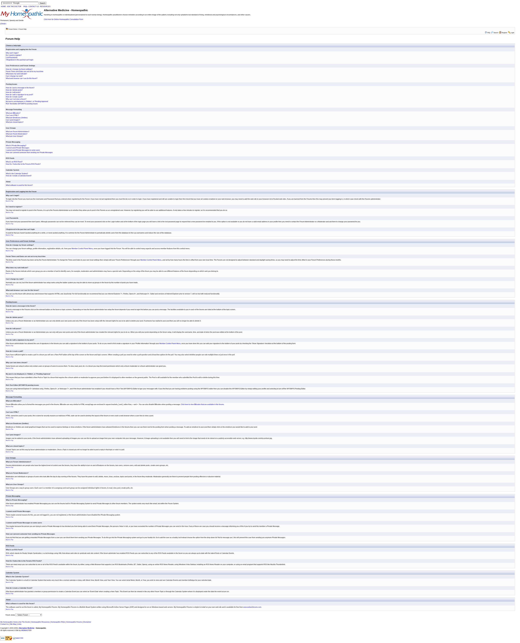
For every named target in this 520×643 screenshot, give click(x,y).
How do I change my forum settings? (19, 69)
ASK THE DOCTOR (14, 6)
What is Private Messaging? (16, 145)
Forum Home (12, 29)
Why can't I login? (12, 53)
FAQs (25, 6)
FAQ (488, 32)
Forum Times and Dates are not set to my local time (24, 71)
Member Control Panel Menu (82, 249)
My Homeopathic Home (9, 622)
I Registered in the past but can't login (19, 60)
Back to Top (9, 201)
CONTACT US (33, 6)
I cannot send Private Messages (17, 148)
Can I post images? (13, 120)
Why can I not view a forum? (16, 99)
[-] (0, 24)
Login (512, 32)
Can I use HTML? (12, 115)
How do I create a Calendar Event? (19, 176)
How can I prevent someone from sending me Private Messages (29, 152)
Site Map (13, 624)
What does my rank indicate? (16, 74)
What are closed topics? (14, 122)
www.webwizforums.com (252, 607)
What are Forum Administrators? (17, 132)
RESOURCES (45, 6)
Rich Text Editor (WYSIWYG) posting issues (22, 104)
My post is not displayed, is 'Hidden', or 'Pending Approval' (27, 101)
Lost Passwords (11, 57)
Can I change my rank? (14, 76)
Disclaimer (87, 622)
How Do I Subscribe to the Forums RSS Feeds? (23, 164)
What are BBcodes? (13, 113)
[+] (5, 24)
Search (496, 32)
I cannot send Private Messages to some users (23, 150)
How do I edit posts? (13, 92)
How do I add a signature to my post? (19, 95)
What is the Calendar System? (17, 174)
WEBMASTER (26, 630)
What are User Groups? (14, 136)
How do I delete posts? (14, 90)
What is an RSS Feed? (14, 162)
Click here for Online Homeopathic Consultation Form (63, 19)
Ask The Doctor (24, 622)
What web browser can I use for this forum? (21, 78)
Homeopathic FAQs (58, 622)
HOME (3, 6)
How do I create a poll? (14, 97)
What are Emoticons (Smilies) (16, 118)
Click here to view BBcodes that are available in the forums (202, 404)
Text (2, 24)
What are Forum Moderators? (16, 134)
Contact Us (4, 624)
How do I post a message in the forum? (20, 88)
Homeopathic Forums (74, 622)
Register (504, 32)
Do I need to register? (14, 55)
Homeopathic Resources (40, 622)
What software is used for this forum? (19, 185)
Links (19, 624)
